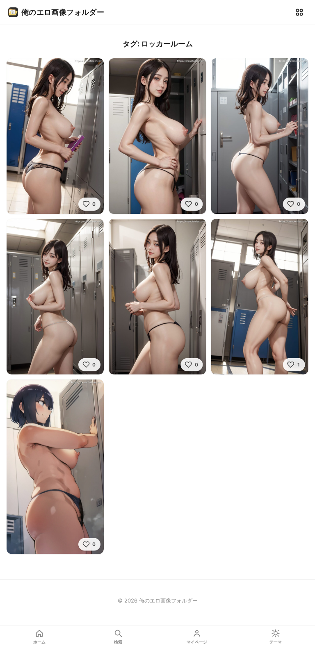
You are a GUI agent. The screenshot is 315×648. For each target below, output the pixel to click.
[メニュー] (299, 12)
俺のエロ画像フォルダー (62, 12)
